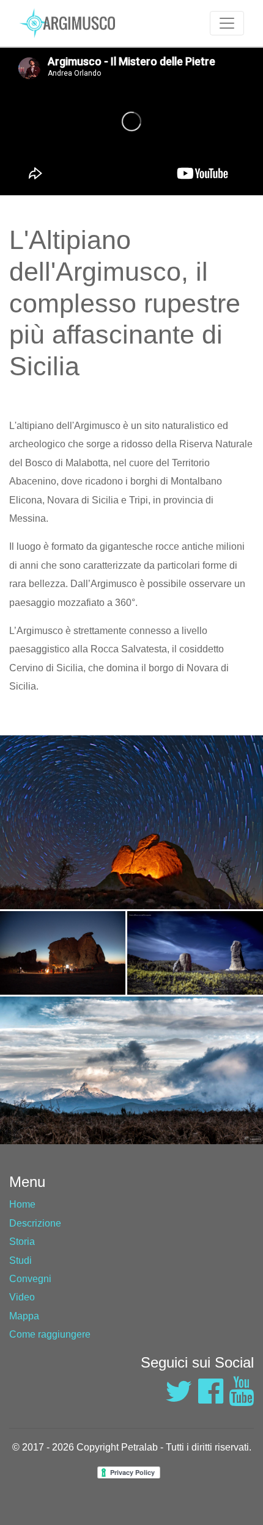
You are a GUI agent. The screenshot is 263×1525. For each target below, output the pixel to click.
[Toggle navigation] (227, 23)
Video (22, 1297)
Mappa (24, 1316)
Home (22, 1204)
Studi (20, 1260)
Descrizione (35, 1223)
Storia (22, 1241)
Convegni (30, 1279)
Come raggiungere (50, 1334)
